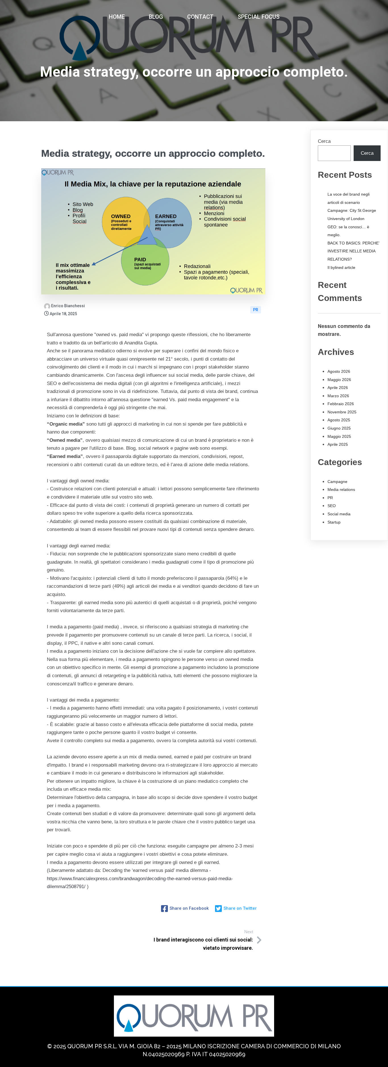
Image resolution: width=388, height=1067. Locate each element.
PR (255, 309)
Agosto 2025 (338, 420)
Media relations (341, 489)
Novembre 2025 (341, 412)
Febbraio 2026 (340, 403)
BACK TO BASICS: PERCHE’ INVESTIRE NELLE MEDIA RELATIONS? (353, 251)
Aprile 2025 (337, 444)
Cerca (324, 141)
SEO (331, 505)
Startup (334, 522)
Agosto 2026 (338, 371)
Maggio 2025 (339, 436)
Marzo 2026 (338, 396)
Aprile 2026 (337, 387)
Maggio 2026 (339, 379)
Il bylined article (341, 267)
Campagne (337, 481)
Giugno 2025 (339, 428)
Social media (339, 514)
